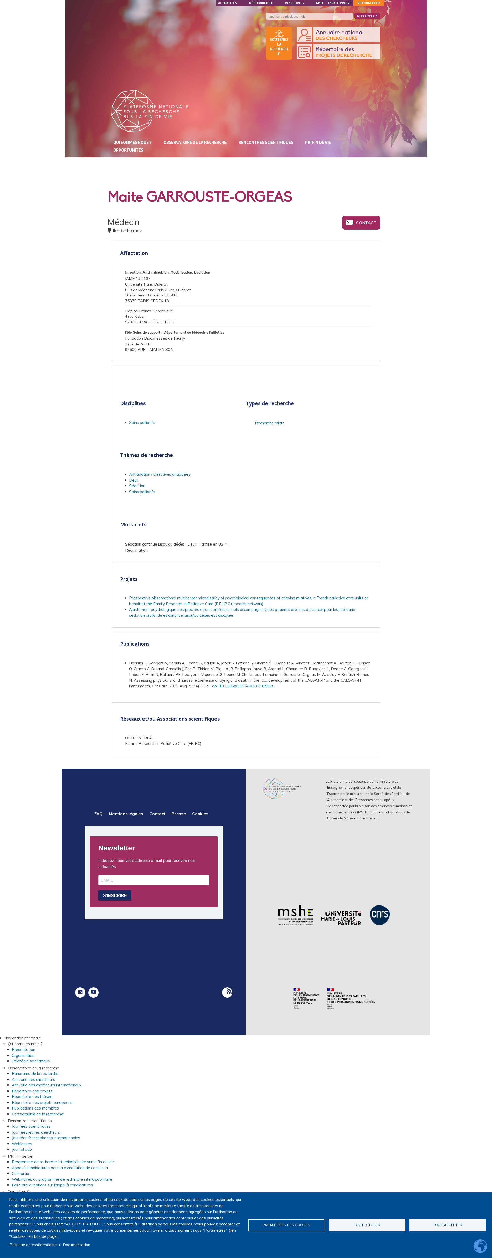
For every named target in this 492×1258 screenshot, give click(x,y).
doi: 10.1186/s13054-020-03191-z (242, 686)
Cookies (200, 813)
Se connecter (368, 3)
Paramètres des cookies (286, 1225)
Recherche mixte (270, 423)
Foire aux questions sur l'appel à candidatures (52, 1184)
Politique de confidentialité (33, 1244)
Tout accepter (447, 1225)
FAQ (98, 813)
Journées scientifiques (31, 1126)
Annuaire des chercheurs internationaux (46, 1085)
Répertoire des (344, 52)
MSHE (320, 3)
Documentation (76, 1244)
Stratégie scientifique (31, 1061)
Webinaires (22, 1143)
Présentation (23, 1049)
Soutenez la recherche (279, 46)
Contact (366, 222)
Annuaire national (340, 35)
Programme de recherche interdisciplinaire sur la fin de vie (63, 1161)
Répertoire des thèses (32, 1096)
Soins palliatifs (142, 422)
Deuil (133, 480)
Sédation (137, 485)
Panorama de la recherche (35, 1073)
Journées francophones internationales (46, 1137)
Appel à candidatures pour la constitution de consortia (60, 1167)
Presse (179, 813)
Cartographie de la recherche (37, 1114)
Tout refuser (367, 1225)
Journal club (22, 1149)
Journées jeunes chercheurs (36, 1132)
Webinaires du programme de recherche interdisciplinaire (62, 1179)
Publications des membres (35, 1108)
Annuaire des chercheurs (33, 1079)
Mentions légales (126, 813)
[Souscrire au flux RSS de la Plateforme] (227, 992)
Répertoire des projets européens (42, 1102)
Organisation (23, 1055)
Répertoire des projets (32, 1091)
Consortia (20, 1173)
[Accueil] (149, 111)
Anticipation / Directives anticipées (159, 474)
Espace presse (339, 3)
